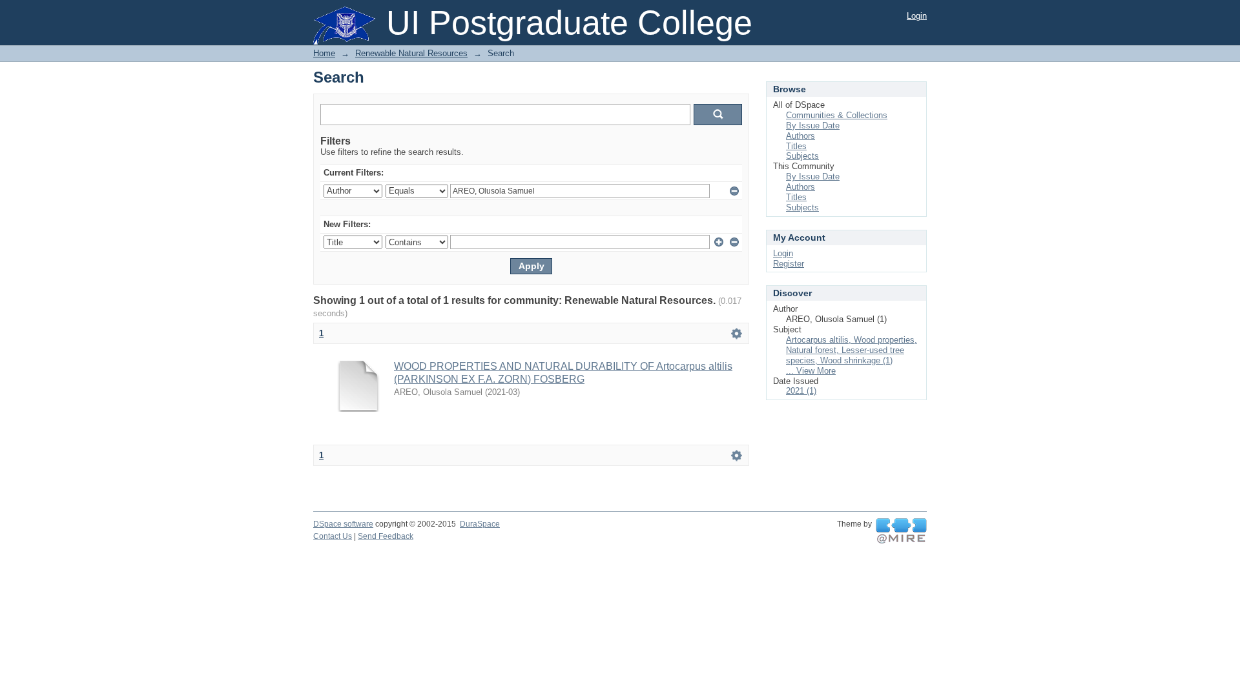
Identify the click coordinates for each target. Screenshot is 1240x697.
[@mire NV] (901, 531)
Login (917, 16)
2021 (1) (801, 391)
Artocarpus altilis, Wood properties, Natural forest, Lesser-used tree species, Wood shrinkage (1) (851, 350)
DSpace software (343, 524)
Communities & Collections (836, 115)
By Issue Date (813, 125)
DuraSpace (480, 524)
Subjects (802, 156)
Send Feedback (385, 536)
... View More (811, 371)
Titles (796, 146)
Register (788, 263)
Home (324, 53)
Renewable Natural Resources (411, 53)
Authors (800, 136)
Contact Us (332, 536)
